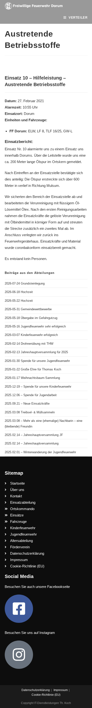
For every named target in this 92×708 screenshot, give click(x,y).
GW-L (67, 131)
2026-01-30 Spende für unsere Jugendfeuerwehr (37, 361)
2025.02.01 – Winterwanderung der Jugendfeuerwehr (40, 452)
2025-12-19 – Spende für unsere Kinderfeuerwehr (38, 386)
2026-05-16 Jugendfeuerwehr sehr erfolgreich (35, 326)
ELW (31, 131)
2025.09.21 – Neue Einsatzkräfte (27, 403)
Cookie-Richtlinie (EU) (46, 694)
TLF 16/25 (53, 131)
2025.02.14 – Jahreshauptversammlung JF (34, 435)
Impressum (61, 690)
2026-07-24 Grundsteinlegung (25, 283)
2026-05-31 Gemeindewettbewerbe (28, 309)
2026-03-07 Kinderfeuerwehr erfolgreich (31, 335)
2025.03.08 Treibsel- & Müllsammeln (30, 412)
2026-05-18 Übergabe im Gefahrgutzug (31, 318)
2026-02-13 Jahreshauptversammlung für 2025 (36, 352)
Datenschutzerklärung (35, 690)
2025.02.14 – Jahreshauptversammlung (32, 443)
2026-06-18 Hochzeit (19, 292)
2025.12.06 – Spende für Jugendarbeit (31, 395)
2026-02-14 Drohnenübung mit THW (29, 343)
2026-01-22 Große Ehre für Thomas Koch (33, 369)
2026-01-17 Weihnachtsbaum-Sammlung (32, 378)
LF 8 (40, 131)
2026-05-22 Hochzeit (19, 300)
